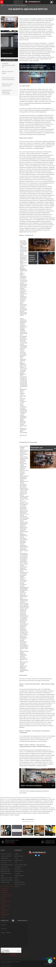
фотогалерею (23, 792)
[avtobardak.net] (31, 2)
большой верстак (43, 155)
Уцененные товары (5, 882)
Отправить (14, 954)
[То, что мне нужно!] (41, 264)
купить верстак (40, 744)
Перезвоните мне (18, 3)
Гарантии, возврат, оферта (21, 864)
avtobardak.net (46, 46)
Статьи (16, 858)
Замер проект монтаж (20, 884)
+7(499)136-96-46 (18, 1)
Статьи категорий (9, 60)
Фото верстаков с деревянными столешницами (7, 92)
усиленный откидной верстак (23, 371)
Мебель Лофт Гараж (5, 871)
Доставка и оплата (19, 856)
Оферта (16, 877)
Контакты (17, 886)
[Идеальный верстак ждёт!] (37, 778)
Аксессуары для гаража (6, 877)
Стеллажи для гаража (6, 853)
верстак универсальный (25, 118)
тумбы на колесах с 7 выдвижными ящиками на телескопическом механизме (37, 221)
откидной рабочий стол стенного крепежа (23, 327)
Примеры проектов (19, 875)
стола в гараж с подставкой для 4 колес (23, 415)
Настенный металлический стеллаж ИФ (8, 65)
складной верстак (23, 267)
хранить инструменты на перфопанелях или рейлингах (24, 588)
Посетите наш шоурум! (10, 843)
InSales (50, 964)
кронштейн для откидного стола (23, 398)
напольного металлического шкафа (24, 670)
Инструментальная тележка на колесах (29, 212)
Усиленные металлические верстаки (33, 103)
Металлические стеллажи (7, 886)
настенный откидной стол (23, 361)
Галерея (16, 853)
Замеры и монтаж (19, 860)
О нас (16, 862)
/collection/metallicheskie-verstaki (9, 797)
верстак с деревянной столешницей (39, 110)
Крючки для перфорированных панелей (5, 914)
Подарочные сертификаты (7, 880)
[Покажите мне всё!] (37, 73)
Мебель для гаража (5, 869)
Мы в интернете (28, 820)
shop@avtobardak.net (22, 920)
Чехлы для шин (4, 910)
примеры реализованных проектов (38, 791)
